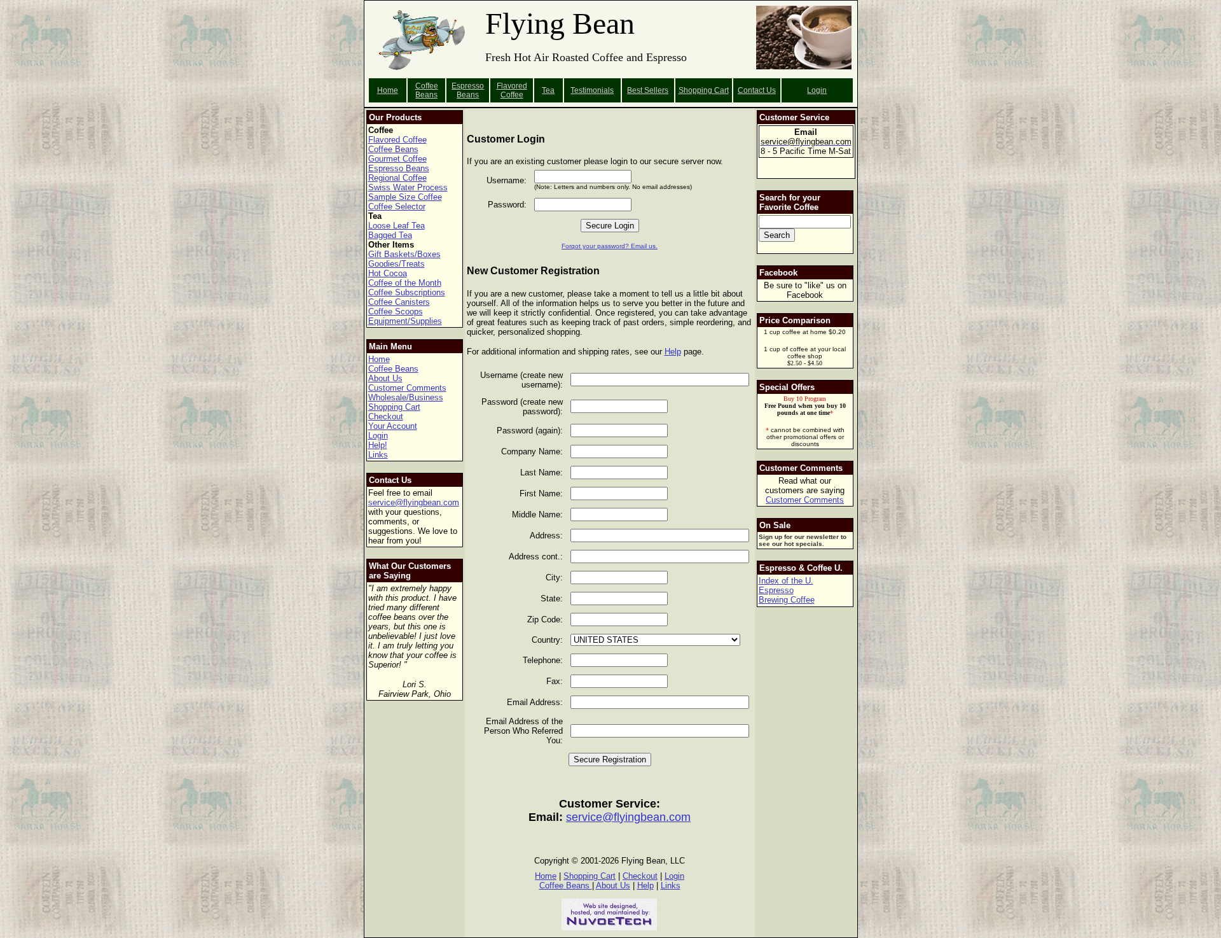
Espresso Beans (468, 90)
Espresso (776, 590)
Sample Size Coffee (405, 197)
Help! (377, 445)
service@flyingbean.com (413, 502)
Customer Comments (407, 388)
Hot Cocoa (387, 273)
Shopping (696, 90)
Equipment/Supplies (405, 321)
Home (387, 90)
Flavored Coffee (512, 90)
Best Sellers (647, 90)
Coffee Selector (396, 206)
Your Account (392, 426)
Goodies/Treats (396, 264)
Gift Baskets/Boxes (404, 254)
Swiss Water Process (408, 187)
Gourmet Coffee (397, 159)
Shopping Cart (394, 407)
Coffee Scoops (395, 311)
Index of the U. (786, 580)
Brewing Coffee (787, 600)
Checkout (385, 416)
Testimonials (592, 90)
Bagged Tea (390, 235)
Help (673, 351)
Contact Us (757, 90)
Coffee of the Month (404, 283)
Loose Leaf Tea (396, 225)
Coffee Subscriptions (406, 292)
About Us (385, 378)
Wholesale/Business (405, 397)
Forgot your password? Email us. (610, 245)
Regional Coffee (397, 178)
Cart (721, 90)
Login (817, 90)
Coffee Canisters (399, 302)
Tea (548, 90)
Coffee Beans (426, 90)
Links (378, 454)
